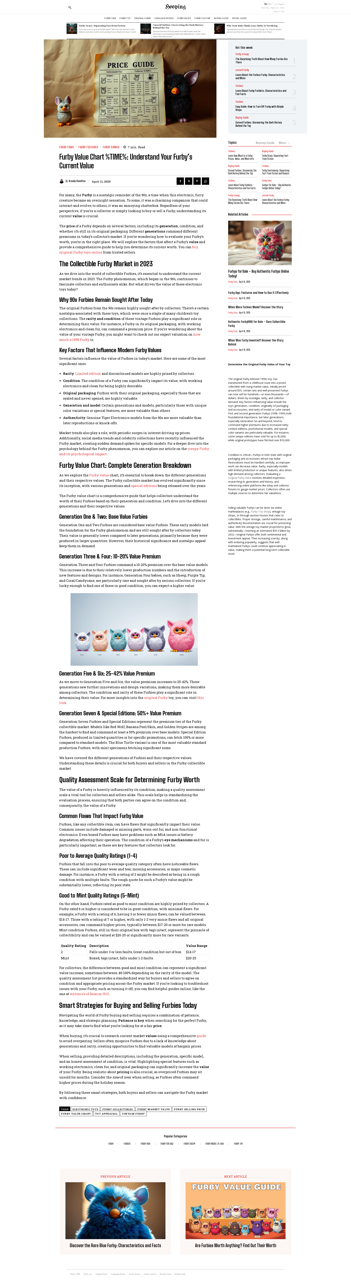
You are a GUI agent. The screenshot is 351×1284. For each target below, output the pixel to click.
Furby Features (88, 147)
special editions (144, 486)
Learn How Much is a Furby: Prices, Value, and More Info (241, 157)
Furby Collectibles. (117, 1109)
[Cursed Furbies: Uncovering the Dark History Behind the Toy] (145, 29)
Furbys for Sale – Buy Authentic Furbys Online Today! (276, 186)
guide (201, 1036)
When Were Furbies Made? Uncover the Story (255, 307)
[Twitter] (188, 181)
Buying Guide (242, 117)
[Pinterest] (197, 181)
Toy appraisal (106, 1113)
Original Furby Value (240, 477)
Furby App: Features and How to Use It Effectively (258, 293)
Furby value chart (76, 1113)
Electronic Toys (85, 1109)
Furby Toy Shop (260, 511)
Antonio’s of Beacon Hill (89, 994)
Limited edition (88, 373)
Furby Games (111, 147)
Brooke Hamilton (77, 181)
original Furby (156, 697)
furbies (239, 85)
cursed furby (242, 70)
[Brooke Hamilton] (62, 181)
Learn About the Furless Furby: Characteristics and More (276, 201)
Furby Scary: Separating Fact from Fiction (102, 25)
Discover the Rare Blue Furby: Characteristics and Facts (115, 1245)
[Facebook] (180, 181)
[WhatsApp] (205, 181)
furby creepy (242, 54)
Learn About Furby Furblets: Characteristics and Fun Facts (242, 186)
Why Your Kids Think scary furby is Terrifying (252, 25)
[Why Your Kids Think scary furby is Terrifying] (219, 29)
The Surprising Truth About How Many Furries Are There (242, 201)
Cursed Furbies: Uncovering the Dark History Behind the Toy (178, 26)
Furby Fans (66, 147)
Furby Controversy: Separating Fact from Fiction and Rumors (276, 172)
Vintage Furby (133, 1113)
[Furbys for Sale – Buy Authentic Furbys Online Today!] (260, 243)
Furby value (99, 475)
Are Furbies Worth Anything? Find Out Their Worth (235, 1245)
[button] (70, 7)
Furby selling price (189, 1109)
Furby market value (153, 1109)
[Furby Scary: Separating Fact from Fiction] (72, 29)
